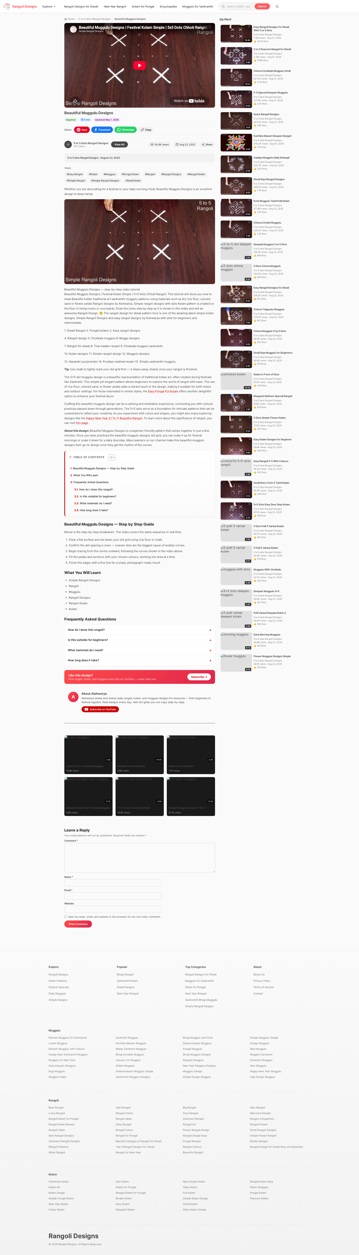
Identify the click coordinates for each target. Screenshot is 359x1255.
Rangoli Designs (58, 974)
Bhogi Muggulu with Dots (198, 1037)
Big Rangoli (189, 1107)
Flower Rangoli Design (196, 1129)
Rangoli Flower (259, 1124)
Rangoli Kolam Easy (261, 1181)
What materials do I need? (96, 503)
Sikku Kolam (190, 1187)
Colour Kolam (57, 1209)
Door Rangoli (190, 1113)
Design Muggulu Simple (264, 1037)
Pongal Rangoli (192, 1141)
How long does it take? (94, 510)
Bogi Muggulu (57, 1071)
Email (68, 890)
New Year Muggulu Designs (199, 1065)
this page (82, 423)
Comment (71, 840)
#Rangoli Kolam (196, 174)
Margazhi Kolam (125, 1209)
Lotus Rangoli (57, 1113)
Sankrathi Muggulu (127, 1037)
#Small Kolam (133, 180)
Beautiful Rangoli (193, 1152)
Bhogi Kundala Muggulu (130, 1054)
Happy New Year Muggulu (265, 1071)
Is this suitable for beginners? (98, 496)
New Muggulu (258, 1065)
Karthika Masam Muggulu (131, 1043)
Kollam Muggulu (125, 1065)
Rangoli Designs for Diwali (81, 6)
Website (69, 903)
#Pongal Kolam (130, 174)
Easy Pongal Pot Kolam (163, 391)
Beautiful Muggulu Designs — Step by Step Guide (103, 468)
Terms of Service (263, 987)
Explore (47, 6)
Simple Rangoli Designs (199, 1006)
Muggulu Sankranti (261, 1054)
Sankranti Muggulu (261, 1060)
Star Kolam (122, 1181)
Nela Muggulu (258, 1048)
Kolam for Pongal (143, 6)
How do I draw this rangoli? (96, 489)
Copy (148, 129)
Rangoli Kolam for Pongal (64, 1118)
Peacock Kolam (259, 1198)
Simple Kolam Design (195, 1198)
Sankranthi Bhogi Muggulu (201, 999)
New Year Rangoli (115, 6)
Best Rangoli (56, 1107)
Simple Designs (58, 999)
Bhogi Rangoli (125, 974)
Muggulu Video (57, 1076)
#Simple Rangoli (76, 180)
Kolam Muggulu (259, 1187)
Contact (258, 993)
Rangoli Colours (192, 1146)
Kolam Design (57, 1192)
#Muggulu (110, 174)
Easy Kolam (123, 1203)
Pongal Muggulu (192, 1048)
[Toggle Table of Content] (110, 457)
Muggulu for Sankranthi (197, 6)
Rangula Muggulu (193, 1060)
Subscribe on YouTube (103, 709)
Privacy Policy (262, 980)
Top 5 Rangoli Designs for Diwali (135, 1146)
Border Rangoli (259, 1141)
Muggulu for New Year (62, 1060)
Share (209, 144)
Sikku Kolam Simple (194, 1209)
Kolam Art (54, 1187)
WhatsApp (128, 129)
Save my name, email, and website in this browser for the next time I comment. (114, 916)
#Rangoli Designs (171, 174)
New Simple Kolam (194, 1181)
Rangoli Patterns (58, 1146)
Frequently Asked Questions (91, 482)
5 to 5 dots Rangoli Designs (95, 18)
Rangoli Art (189, 1124)
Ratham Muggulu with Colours (67, 1048)
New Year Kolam (58, 1203)
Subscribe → (199, 676)
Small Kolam (190, 1203)
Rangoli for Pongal (127, 1135)
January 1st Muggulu (128, 1060)
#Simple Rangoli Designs (105, 180)
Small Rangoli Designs (263, 1129)
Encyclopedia (168, 6)
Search (262, 6)
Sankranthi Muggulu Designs (133, 1076)
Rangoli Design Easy (195, 1135)
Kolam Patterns (58, 980)
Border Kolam (124, 1198)
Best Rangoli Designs (61, 1135)
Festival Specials (59, 987)
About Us (259, 974)
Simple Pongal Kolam (61, 1198)
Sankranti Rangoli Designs (64, 1141)
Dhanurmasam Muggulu (197, 1043)
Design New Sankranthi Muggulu (68, 1054)
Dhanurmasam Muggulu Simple (134, 1071)
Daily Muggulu (57, 993)
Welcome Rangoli (260, 1113)
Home (71, 18)
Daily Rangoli (123, 1124)
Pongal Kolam (258, 1192)
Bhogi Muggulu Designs (197, 1054)
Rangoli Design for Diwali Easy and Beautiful (276, 1146)
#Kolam (93, 174)
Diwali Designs (125, 987)
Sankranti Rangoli (193, 1118)
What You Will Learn (85, 475)
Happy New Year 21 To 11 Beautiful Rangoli (114, 418)
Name (68, 876)
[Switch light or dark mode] (277, 6)
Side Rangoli (123, 1107)
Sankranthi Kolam (127, 980)
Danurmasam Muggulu (62, 1065)
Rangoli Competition (262, 1118)
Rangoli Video (57, 1129)
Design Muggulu (259, 1043)
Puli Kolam (189, 1192)
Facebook (104, 129)
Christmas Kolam (59, 1181)
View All (119, 144)
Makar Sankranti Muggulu (131, 1048)
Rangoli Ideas (124, 1118)
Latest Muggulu (58, 1043)
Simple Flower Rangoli (263, 1135)
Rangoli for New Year (128, 1152)
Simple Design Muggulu (197, 1076)
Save (84, 129)
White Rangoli (57, 1152)
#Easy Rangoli (75, 174)
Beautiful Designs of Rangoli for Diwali (138, 1141)
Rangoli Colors (124, 1113)
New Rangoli (257, 1107)
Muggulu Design (192, 1071)
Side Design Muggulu (262, 1076)
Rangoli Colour (124, 1129)
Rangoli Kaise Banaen (62, 1124)
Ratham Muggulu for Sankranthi (68, 1037)
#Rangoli (150, 174)
